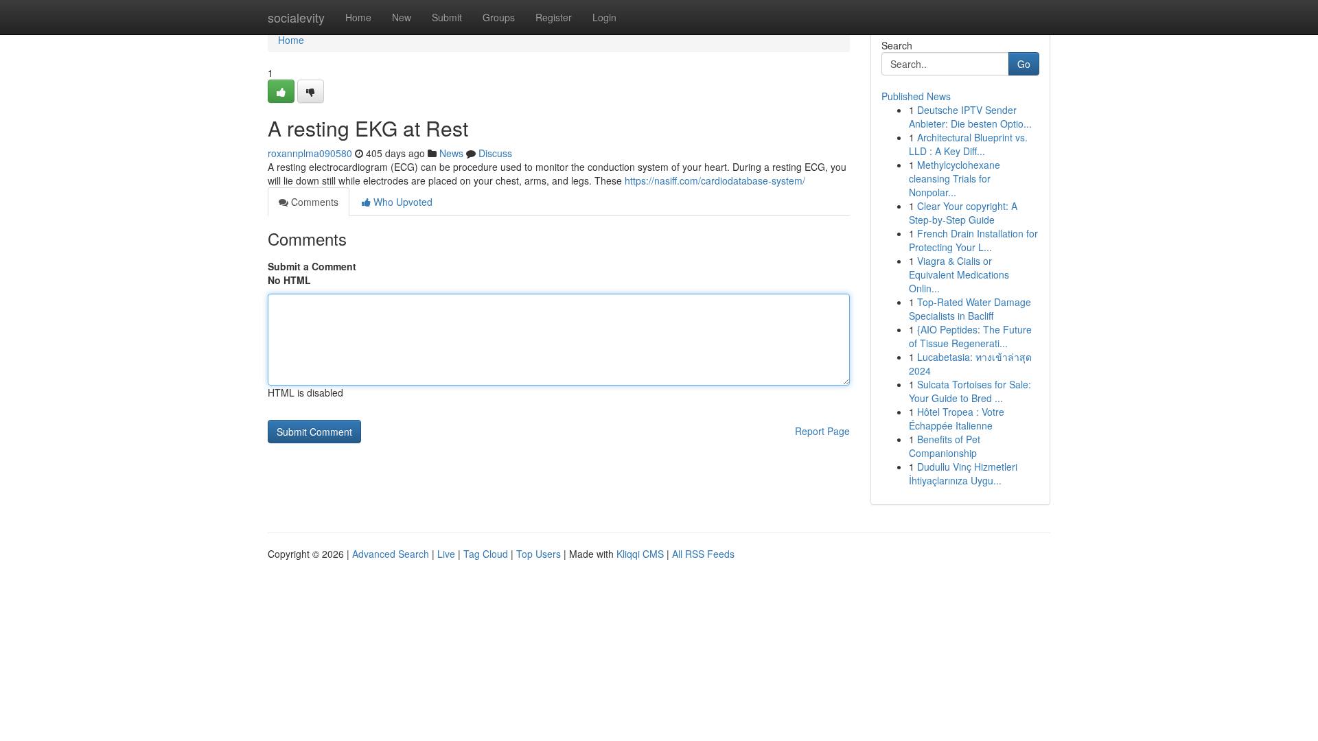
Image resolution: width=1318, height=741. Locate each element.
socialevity (296, 17)
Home (358, 17)
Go (1023, 64)
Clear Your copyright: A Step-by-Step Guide (963, 212)
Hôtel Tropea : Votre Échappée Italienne (956, 418)
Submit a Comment (312, 266)
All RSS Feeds (703, 554)
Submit (447, 17)
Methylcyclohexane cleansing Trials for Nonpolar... (954, 178)
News (451, 153)
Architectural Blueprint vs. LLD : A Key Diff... (968, 144)
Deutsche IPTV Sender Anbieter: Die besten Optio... (970, 116)
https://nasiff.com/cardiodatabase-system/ (715, 180)
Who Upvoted (401, 202)
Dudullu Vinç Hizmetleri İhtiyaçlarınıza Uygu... (963, 473)
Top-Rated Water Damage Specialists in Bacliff (970, 308)
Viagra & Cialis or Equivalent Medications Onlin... (959, 274)
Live (446, 554)
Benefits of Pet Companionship (944, 446)
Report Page (822, 431)
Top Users (538, 554)
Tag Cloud (485, 554)
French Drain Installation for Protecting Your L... (973, 240)
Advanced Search (390, 554)
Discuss (495, 153)
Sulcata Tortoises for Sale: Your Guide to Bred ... (970, 391)
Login (604, 17)
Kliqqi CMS (640, 554)
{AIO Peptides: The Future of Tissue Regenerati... (970, 336)
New (401, 17)
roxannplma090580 (310, 153)
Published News (916, 96)
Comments (313, 202)
